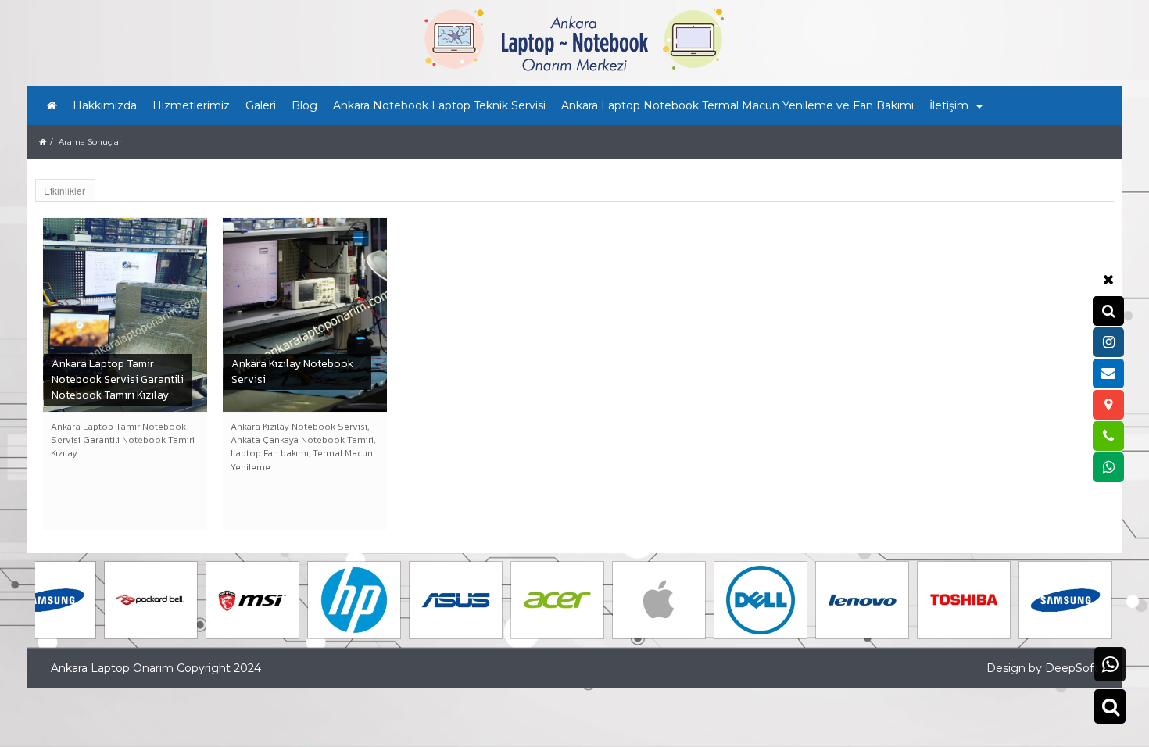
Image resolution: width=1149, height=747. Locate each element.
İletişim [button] (948, 105)
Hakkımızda (105, 105)
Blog (304, 105)
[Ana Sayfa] (52, 105)
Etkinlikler (64, 190)
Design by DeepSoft (1042, 668)
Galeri (260, 105)
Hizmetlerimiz (191, 105)
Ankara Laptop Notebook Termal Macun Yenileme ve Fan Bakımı (737, 105)
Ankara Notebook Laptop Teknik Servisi (439, 105)
